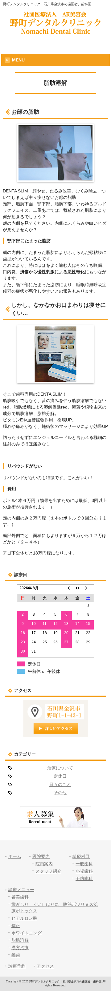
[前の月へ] (66, 589)
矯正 (15, 925)
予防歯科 (84, 878)
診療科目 (81, 856)
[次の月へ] (88, 589)
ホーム (14, 856)
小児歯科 (84, 871)
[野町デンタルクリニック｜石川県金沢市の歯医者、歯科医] (55, 32)
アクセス (45, 966)
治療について (60, 767)
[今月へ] (77, 589)
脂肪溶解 (20, 940)
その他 (60, 792)
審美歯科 (20, 896)
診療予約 (17, 966)
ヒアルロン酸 (24, 918)
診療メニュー (21, 889)
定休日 (60, 776)
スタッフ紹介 (48, 871)
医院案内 (41, 856)
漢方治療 (20, 947)
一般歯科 (84, 863)
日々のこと (60, 784)
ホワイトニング (26, 932)
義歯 (15, 955)
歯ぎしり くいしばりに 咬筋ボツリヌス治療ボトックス (54, 907)
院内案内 (44, 863)
